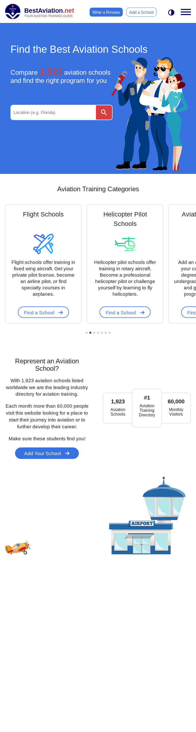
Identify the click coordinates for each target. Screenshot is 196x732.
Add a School (141, 12)
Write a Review (106, 12)
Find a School (40, 312)
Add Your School (43, 453)
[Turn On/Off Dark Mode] (171, 13)
